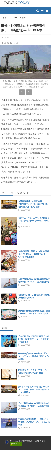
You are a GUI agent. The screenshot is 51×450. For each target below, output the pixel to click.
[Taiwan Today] (16, 3)
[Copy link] (17, 43)
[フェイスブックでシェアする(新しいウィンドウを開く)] (2, 43)
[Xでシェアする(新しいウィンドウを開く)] (5, 43)
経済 (24, 17)
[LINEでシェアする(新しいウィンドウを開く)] (8, 43)
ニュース (15, 17)
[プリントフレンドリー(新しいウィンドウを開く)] (14, 43)
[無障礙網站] (16, 444)
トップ (5, 17)
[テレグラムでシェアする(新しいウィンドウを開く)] (11, 43)
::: (3, 1)
